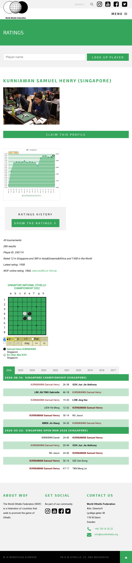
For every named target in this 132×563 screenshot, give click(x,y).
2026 (9, 370)
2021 (67, 370)
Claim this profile (66, 134)
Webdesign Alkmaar (23, 557)
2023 (43, 370)
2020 (78, 370)
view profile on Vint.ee (44, 270)
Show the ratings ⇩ (35, 223)
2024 (32, 370)
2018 (101, 370)
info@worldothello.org (106, 534)
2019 (90, 370)
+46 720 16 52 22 (104, 528)
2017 (113, 370)
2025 (20, 370)
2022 (55, 370)
